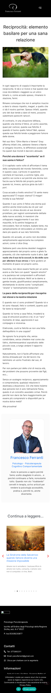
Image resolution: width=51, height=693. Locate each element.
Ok (18, 689)
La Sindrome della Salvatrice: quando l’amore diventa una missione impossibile (22, 557)
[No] (47, 683)
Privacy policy (29, 689)
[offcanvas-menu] (40, 8)
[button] (3, 556)
